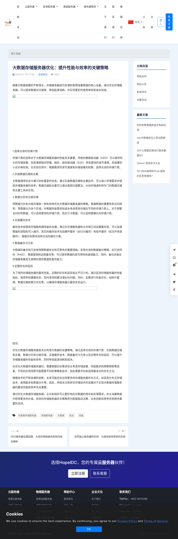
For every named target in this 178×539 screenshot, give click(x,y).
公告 (144, 22)
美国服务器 (69, 6)
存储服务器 (46, 415)
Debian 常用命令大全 (148, 163)
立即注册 (78, 473)
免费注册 (169, 22)
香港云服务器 (15, 498)
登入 (161, 22)
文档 (152, 22)
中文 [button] (137, 22)
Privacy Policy (127, 521)
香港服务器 (49, 6)
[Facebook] (174, 289)
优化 (71, 415)
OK (89, 529)
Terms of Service (156, 521)
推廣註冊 (121, 22)
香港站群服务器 (44, 498)
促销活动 (18, 22)
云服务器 (30, 6)
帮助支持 (142, 76)
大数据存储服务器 (27, 415)
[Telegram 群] (174, 274)
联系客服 (100, 473)
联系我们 (113, 22)
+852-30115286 (138, 498)
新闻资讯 (42, 74)
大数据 (61, 415)
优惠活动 (142, 99)
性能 (81, 415)
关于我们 (105, 22)
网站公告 (142, 84)
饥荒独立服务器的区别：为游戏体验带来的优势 (100, 436)
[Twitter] (174, 282)
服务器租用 (90, 6)
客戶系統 (16, 53)
